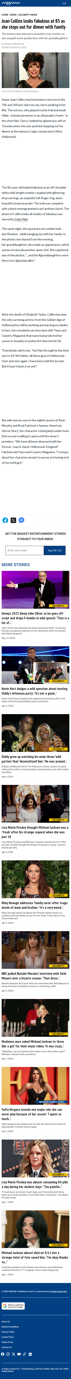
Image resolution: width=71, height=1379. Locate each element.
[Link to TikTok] (24, 1354)
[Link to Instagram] (8, 1354)
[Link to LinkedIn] (30, 1354)
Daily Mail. (21, 219)
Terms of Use (7, 1342)
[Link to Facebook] (2, 1354)
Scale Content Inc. (59, 1291)
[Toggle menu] (66, 3)
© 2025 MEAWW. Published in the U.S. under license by (26, 1291)
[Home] (11, 3)
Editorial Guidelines (10, 1327)
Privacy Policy (8, 1332)
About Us (6, 1321)
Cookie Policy (8, 1337)
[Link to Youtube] (19, 1354)
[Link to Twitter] (13, 1354)
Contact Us (7, 1347)
